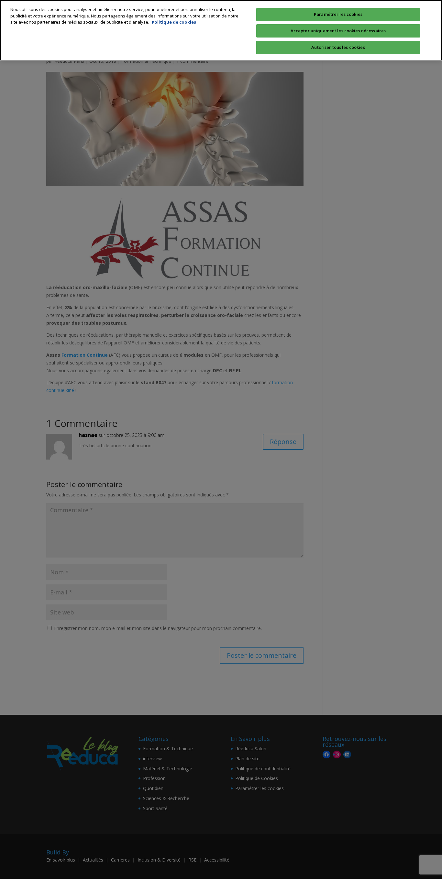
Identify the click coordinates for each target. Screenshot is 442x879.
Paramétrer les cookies (338, 14)
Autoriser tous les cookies (338, 47)
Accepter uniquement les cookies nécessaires (338, 31)
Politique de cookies (174, 22)
